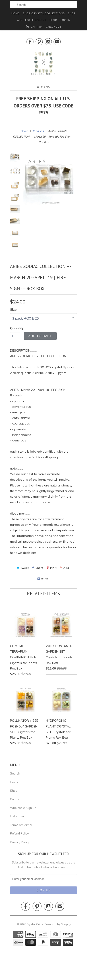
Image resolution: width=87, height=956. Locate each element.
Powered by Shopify (57, 924)
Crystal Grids (35, 924)
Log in (65, 20)
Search (15, 773)
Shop (13, 790)
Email (44, 578)
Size (13, 309)
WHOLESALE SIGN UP (31, 20)
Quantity (17, 328)
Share (39, 567)
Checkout (54, 26)
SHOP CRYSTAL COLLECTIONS (44, 13)
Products (38, 131)
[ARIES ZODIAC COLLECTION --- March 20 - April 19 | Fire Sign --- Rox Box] (50, 178)
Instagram (17, 816)
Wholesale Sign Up (23, 808)
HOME (15, 13)
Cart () (36, 26)
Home (14, 782)
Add (66, 567)
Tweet (25, 567)
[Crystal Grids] (43, 63)
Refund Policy (19, 833)
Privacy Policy (19, 842)
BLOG (53, 20)
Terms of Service (21, 825)
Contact (15, 799)
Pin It (53, 567)
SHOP (72, 13)
